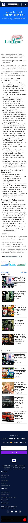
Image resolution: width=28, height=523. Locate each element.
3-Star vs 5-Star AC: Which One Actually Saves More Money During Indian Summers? (20, 372)
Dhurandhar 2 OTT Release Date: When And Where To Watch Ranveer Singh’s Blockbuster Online (20, 338)
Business (17, 18)
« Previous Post (5, 272)
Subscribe (14, 452)
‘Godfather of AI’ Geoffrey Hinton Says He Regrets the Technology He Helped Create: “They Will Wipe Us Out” (20, 387)
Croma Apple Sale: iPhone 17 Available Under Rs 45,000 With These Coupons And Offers (20, 280)
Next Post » (23, 272)
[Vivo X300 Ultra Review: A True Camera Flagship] (8, 325)
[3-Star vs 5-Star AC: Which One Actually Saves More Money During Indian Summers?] (8, 373)
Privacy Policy (5, 495)
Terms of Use (5, 500)
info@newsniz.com (9, 506)
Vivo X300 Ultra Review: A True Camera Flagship (19, 321)
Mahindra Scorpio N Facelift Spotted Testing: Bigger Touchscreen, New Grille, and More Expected (20, 401)
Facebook (5, 264)
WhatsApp (22, 264)
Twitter (13, 264)
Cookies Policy (5, 492)
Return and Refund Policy (8, 497)
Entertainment (5, 486)
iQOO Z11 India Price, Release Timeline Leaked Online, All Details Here (20, 294)
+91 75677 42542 (8, 508)
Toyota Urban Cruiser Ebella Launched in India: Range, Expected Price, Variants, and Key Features (20, 416)
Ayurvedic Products (9, 256)
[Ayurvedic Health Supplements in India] (14, 40)
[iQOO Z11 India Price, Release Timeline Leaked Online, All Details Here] (8, 296)
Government (5, 475)
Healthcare (18, 256)
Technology (4, 480)
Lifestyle (3, 483)
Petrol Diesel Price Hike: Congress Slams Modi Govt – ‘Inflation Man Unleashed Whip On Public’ (20, 309)
